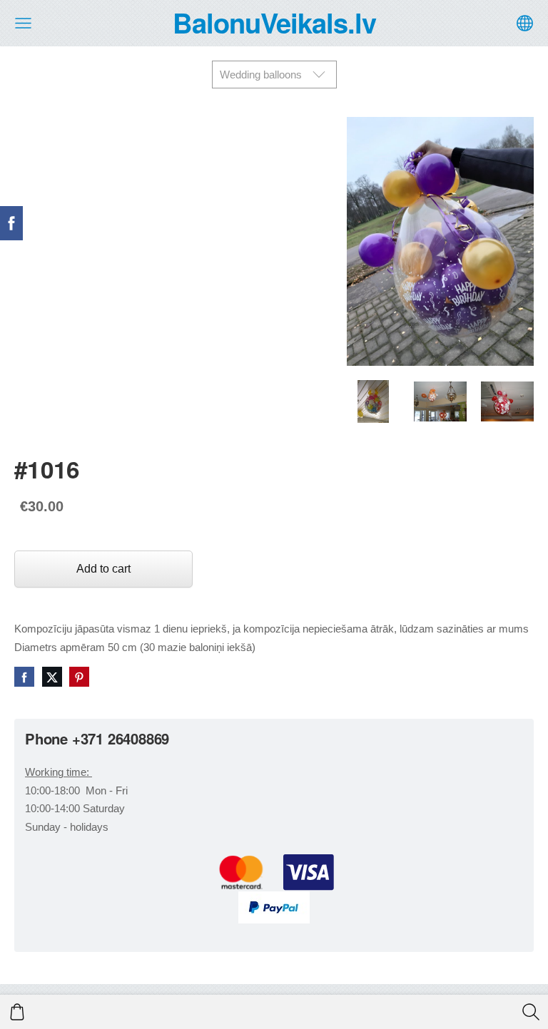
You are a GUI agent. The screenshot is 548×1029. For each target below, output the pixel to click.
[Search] (531, 1012)
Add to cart (103, 569)
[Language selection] (524, 23)
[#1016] (373, 401)
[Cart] (17, 1012)
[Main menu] (23, 23)
